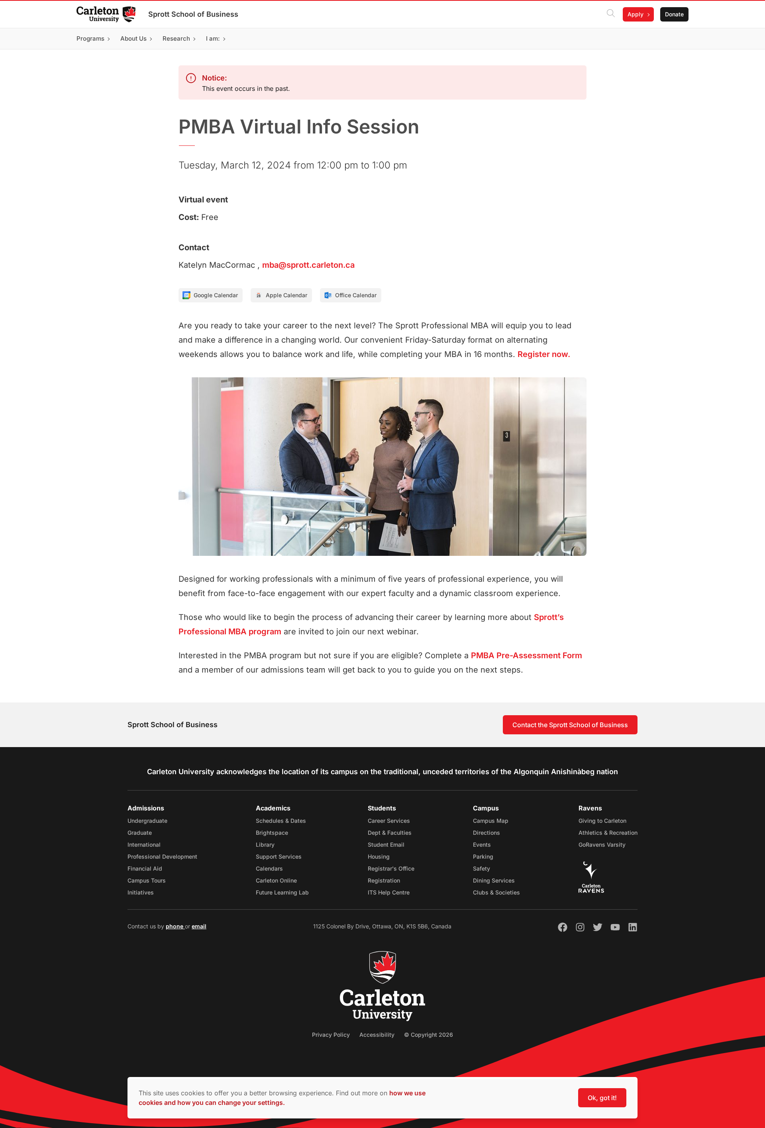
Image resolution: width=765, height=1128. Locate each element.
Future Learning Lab (282, 892)
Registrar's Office (391, 868)
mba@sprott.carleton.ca (308, 265)
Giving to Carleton (602, 820)
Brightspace (272, 832)
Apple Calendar (286, 295)
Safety (481, 868)
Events (482, 844)
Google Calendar (216, 295)
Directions (486, 832)
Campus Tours (147, 880)
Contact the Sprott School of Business (570, 725)
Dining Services (494, 880)
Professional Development (162, 856)
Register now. (544, 354)
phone (175, 926)
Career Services (389, 820)
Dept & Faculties (390, 832)
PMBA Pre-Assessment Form (526, 655)
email (199, 926)
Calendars (269, 868)
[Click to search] (611, 14)
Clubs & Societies (496, 892)
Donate (674, 14)
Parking (483, 856)
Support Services (279, 856)
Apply (635, 14)
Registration (384, 880)
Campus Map (490, 820)
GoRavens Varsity (602, 844)
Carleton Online (276, 880)
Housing (379, 856)
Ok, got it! (602, 1098)
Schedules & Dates (281, 820)
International (144, 844)
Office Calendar (356, 295)
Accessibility (376, 1034)
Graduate (140, 832)
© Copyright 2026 (428, 1034)
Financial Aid (145, 868)
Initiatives (141, 892)
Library (265, 844)
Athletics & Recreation (608, 832)
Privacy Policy (331, 1034)
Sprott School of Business (193, 14)
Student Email (386, 844)
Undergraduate (147, 820)
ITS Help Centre (389, 892)
